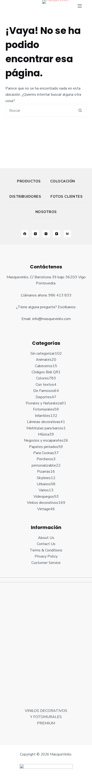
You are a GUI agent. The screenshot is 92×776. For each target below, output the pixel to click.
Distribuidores (25, 196)
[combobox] (40, 110)
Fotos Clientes (66, 196)
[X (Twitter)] (35, 233)
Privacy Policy (46, 556)
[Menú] (80, 6)
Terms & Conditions (46, 550)
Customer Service (46, 562)
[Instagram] (46, 233)
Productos (29, 181)
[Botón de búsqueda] (80, 110)
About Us (46, 537)
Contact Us (46, 543)
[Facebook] (24, 233)
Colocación (62, 181)
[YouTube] (56, 233)
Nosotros (46, 211)
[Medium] (67, 233)
